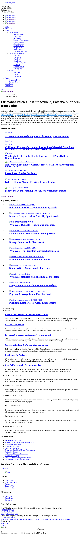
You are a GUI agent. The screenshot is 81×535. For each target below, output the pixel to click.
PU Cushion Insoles (20, 51)
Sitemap (13, 518)
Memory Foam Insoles (21, 40)
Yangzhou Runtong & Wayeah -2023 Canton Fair (27, 345)
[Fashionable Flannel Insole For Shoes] (26, 257)
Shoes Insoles (13, 32)
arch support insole (7, 519)
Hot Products (5, 518)
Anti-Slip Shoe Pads (12, 448)
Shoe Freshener (19, 67)
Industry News (14, 82)
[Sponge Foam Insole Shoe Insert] (25, 239)
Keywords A (19, 115)
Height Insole (18, 48)
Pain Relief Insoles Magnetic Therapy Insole (33, 207)
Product (7, 30)
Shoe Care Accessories (16, 53)
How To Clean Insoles (14, 325)
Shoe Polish (17, 57)
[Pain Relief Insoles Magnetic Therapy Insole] (22, 205)
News (7, 78)
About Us (8, 29)
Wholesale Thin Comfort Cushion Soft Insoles (34, 250)
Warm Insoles (18, 49)
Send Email (5, 523)
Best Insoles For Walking (16, 355)
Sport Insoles (18, 36)
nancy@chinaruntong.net (9, 514)
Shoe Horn (17, 61)
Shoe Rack (17, 76)
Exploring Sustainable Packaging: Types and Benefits (28, 335)
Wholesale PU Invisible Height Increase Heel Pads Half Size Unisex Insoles (37, 157)
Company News (14, 80)
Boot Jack (17, 65)
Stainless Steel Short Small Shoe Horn (29, 268)
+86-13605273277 (7, 512)
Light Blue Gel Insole (12, 446)
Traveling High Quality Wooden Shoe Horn (19, 442)
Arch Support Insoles (56, 519)
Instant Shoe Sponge (12, 456)
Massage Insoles (19, 44)
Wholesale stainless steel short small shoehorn (34, 276)
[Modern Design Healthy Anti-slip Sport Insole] (29, 213)
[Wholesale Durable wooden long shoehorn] (21, 222)
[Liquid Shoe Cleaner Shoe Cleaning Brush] (23, 231)
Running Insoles (28, 519)
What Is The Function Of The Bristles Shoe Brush (26, 315)
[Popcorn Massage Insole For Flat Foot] (27, 291)
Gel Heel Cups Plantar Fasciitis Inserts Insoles (30, 182)
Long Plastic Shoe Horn (13, 444)
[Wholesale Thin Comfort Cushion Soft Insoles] (23, 248)
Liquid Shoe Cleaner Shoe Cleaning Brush (32, 233)
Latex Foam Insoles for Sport (21, 173)
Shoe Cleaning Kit (20, 63)
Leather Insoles (19, 42)
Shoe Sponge (18, 68)
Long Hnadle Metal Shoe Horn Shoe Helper (33, 285)
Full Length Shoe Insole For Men (35, 115)
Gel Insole (66, 519)
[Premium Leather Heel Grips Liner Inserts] (25, 300)
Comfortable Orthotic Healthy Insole (17, 459)
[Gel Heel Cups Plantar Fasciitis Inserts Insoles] (16, 179)
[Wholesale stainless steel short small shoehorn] (19, 274)
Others (11, 70)
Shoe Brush (17, 59)
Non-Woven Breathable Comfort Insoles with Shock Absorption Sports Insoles (39, 165)
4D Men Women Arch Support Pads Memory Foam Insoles (37, 136)
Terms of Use (9, 486)
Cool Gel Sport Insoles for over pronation (23, 365)
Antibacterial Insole (11, 452)
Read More (9, 141)
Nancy (3, 525)
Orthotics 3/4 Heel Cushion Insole (16, 454)
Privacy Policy (10, 488)
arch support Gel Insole (13, 440)
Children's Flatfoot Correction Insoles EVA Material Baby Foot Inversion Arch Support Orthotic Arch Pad (39, 148)
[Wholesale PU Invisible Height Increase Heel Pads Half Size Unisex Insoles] (8, 153)
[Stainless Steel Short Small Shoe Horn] (22, 265)
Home (7, 27)
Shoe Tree (17, 55)
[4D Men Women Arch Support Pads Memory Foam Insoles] (8, 132)
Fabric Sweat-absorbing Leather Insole (18, 458)
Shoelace (17, 74)
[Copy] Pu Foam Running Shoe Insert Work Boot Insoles (35, 190)
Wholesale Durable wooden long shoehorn (32, 224)
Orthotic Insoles (19, 34)
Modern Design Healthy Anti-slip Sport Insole (34, 216)
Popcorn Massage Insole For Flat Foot (30, 294)
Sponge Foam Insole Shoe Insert (26, 242)
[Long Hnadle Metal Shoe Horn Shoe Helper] (20, 283)
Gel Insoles (17, 38)
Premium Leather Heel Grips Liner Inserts (32, 302)
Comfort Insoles (19, 46)
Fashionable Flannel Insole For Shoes (29, 259)
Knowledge (9, 84)
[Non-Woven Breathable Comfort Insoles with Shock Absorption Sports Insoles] (19, 162)
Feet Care (17, 72)
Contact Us (9, 86)
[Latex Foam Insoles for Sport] (15, 170)
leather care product (41, 519)
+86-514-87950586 (7, 510)
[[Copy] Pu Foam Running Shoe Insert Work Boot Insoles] (17, 188)
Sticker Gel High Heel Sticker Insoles (59, 115)
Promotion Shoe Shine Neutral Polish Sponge (20, 450)
